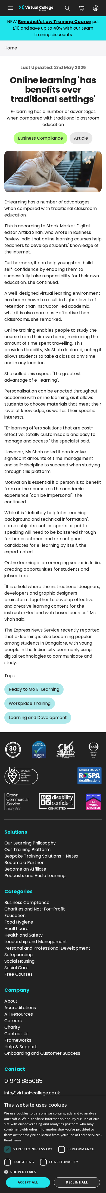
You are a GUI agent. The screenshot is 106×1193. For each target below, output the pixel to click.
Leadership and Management (35, 941)
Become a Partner (24, 862)
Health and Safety (23, 935)
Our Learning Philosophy (30, 843)
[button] (53, 1172)
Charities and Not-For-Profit (34, 909)
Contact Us (16, 1034)
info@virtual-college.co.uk (32, 1093)
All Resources (18, 1014)
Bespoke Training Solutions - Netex (41, 856)
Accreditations (20, 1007)
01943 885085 (23, 1081)
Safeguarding (18, 955)
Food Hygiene (18, 922)
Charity (12, 1027)
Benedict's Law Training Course (54, 21)
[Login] (96, 8)
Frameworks (17, 1040)
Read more (12, 1140)
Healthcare (16, 928)
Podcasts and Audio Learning (35, 875)
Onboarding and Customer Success (42, 1053)
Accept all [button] (28, 1182)
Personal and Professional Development (47, 948)
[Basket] (82, 8)
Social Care (16, 968)
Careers (13, 1021)
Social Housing (19, 961)
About (10, 1001)
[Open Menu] (10, 8)
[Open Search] (67, 8)
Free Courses (18, 974)
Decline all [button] (77, 1182)
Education (15, 915)
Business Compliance (26, 902)
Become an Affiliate (25, 869)
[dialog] (53, 1144)
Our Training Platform (27, 849)
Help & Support (20, 1047)
